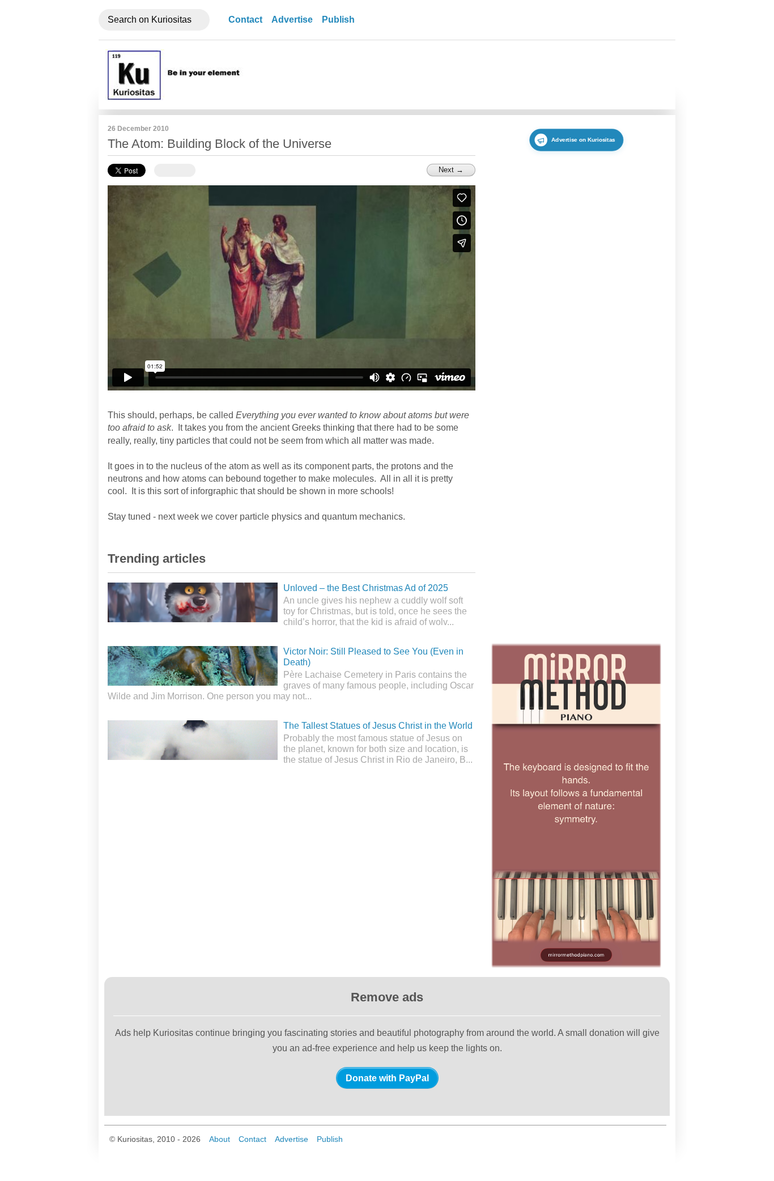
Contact (245, 19)
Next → (451, 169)
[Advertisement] (463, 74)
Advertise (292, 19)
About (219, 1139)
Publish (338, 19)
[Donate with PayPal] (387, 1078)
